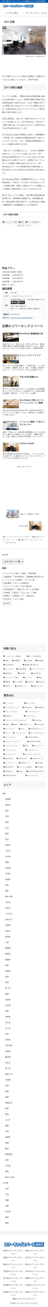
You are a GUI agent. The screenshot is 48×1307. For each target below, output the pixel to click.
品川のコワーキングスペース (35, 1259)
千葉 (7, 1194)
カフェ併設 (19, 599)
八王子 (7, 1120)
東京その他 (9, 1177)
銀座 (22, 302)
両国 (7, 1091)
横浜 (7, 1217)
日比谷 (7, 931)
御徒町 (7, 1137)
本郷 (7, 1143)
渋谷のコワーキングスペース (35, 1252)
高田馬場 (8, 1154)
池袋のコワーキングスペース (13, 1259)
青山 (7, 839)
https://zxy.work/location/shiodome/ (22, 318)
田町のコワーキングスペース (24, 1299)
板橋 (7, 1126)
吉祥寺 (7, 908)
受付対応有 (19, 577)
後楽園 (7, 799)
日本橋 (7, 868)
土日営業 (35, 589)
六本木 (7, 851)
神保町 (7, 971)
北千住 (7, 1023)
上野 (7, 942)
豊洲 (7, 994)
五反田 (7, 845)
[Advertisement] (24, 65)
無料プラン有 (22, 589)
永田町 (7, 1051)
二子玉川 (8, 914)
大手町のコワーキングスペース (35, 1286)
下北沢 (7, 902)
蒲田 (7, 1097)
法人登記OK (27, 586)
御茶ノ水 (8, 1074)
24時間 (7, 593)
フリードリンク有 (11, 586)
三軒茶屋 (8, 1045)
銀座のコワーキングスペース (13, 1265)
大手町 (7, 874)
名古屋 (7, 1212)
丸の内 (7, 856)
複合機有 (7, 583)
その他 (5, 1183)
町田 (7, 1108)
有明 (7, 977)
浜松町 (7, 1000)
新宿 (7, 811)
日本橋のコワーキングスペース (13, 1286)
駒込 (7, 1149)
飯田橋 (7, 948)
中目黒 (7, 1166)
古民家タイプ (18, 596)
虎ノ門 (7, 988)
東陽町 (7, 960)
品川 (7, 828)
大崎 (7, 1131)
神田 (7, 965)
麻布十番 (8, 896)
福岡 (7, 1223)
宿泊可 (16, 593)
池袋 (7, 822)
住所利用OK (9, 589)
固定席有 (32, 573)
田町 (7, 891)
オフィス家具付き (33, 222)
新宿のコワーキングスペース (13, 1252)
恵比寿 (7, 805)
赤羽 (7, 982)
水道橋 (7, 1080)
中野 (7, 1034)
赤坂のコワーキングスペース (35, 1293)
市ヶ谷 (7, 1028)
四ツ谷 (7, 1068)
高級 (34, 593)
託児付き (7, 599)
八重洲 (7, 925)
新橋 (15, 302)
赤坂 (7, 885)
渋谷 (7, 816)
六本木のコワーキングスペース (35, 1272)
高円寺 (7, 1040)
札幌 (7, 1200)
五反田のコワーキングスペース (13, 1272)
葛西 (7, 1011)
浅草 (7, 1086)
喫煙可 (7, 596)
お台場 (7, 1005)
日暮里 (7, 1017)
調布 (7, 1114)
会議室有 (7, 577)
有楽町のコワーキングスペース (13, 1293)
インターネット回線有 (13, 580)
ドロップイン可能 (10, 222)
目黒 (7, 1160)
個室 (21, 222)
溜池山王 (8, 1103)
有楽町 (7, 879)
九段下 (7, 1063)
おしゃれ (25, 593)
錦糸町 (7, 937)
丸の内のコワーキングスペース (13, 1279)
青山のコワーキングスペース (35, 1265)
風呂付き (30, 596)
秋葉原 (7, 954)
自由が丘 (8, 919)
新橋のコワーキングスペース (35, 1279)
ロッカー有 (30, 580)
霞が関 (7, 1057)
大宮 (7, 1189)
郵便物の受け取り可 (35, 577)
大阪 (7, 1206)
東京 (4, 793)
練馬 (7, 1171)
